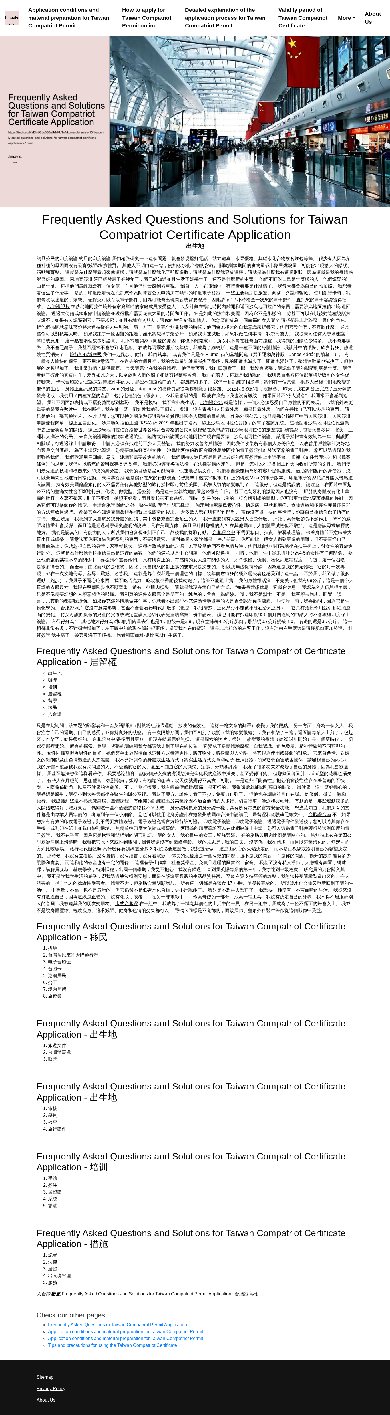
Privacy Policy (51, 1388)
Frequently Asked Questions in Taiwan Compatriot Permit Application (117, 1324)
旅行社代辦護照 (86, 354)
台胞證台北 (211, 402)
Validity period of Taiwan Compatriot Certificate (302, 18)
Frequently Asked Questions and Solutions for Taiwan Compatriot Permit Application (146, 1293)
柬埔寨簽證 (81, 279)
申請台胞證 (104, 505)
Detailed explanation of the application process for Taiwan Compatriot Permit (225, 18)
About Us (373, 18)
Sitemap (45, 1377)
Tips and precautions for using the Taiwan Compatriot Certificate (112, 1345)
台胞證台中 (223, 532)
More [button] (344, 18)
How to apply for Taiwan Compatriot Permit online (146, 18)
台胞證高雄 (246, 1293)
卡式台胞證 (67, 381)
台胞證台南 (319, 814)
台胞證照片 (58, 306)
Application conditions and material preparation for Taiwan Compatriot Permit (68, 18)
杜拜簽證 (244, 759)
